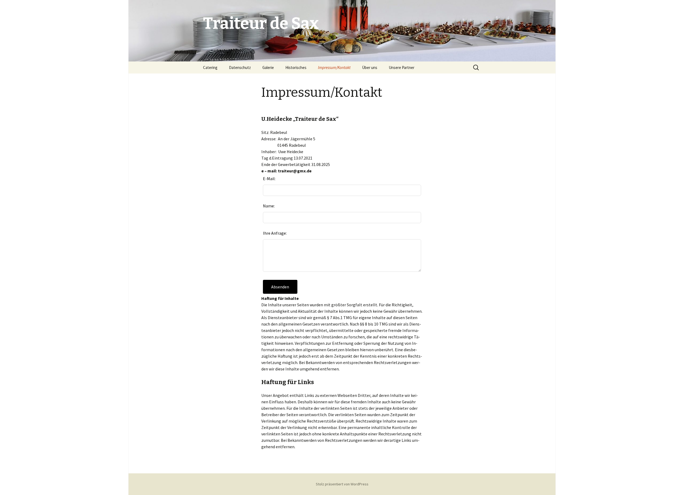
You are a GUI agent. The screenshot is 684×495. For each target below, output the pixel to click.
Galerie (268, 67)
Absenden (280, 286)
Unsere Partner (401, 67)
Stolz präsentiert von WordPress (342, 484)
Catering (210, 67)
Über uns (369, 67)
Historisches (295, 67)
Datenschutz (240, 67)
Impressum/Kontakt (334, 67)
